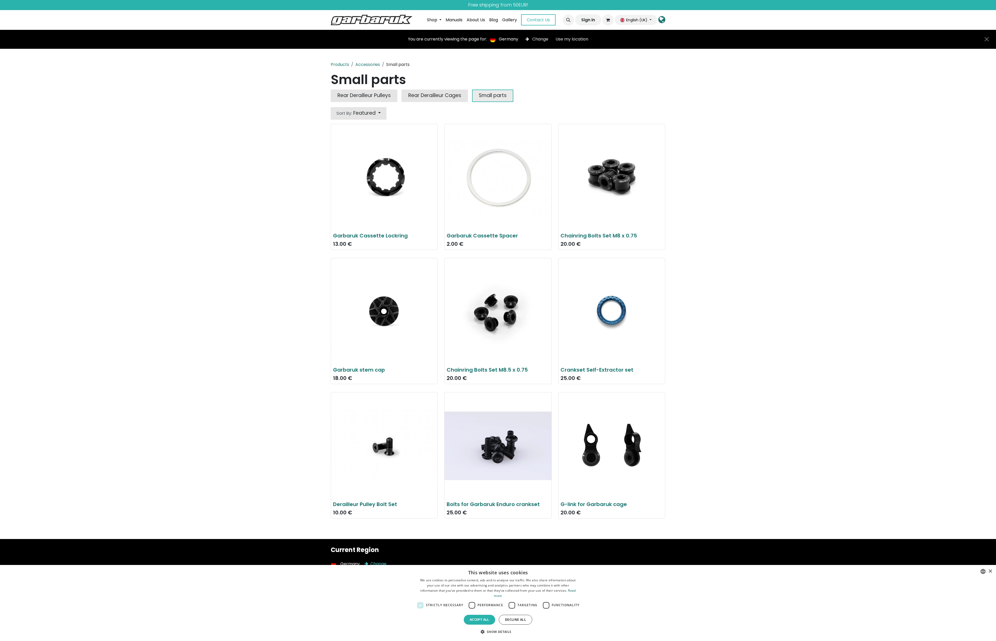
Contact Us (538, 20)
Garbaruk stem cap (359, 369)
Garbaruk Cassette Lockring (370, 235)
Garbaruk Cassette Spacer (482, 235)
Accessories (367, 64)
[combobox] (983, 571)
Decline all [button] (515, 619)
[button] (568, 20)
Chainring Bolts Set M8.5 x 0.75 (487, 369)
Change (540, 39)
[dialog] (498, 603)
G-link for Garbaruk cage (594, 504)
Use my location (572, 39)
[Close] (987, 39)
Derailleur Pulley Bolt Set (365, 504)
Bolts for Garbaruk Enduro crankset (493, 504)
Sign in (588, 20)
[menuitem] (434, 20)
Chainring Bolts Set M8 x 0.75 (599, 235)
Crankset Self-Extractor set (597, 369)
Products (340, 64)
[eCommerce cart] (608, 20)
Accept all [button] (479, 619)
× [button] (990, 571)
